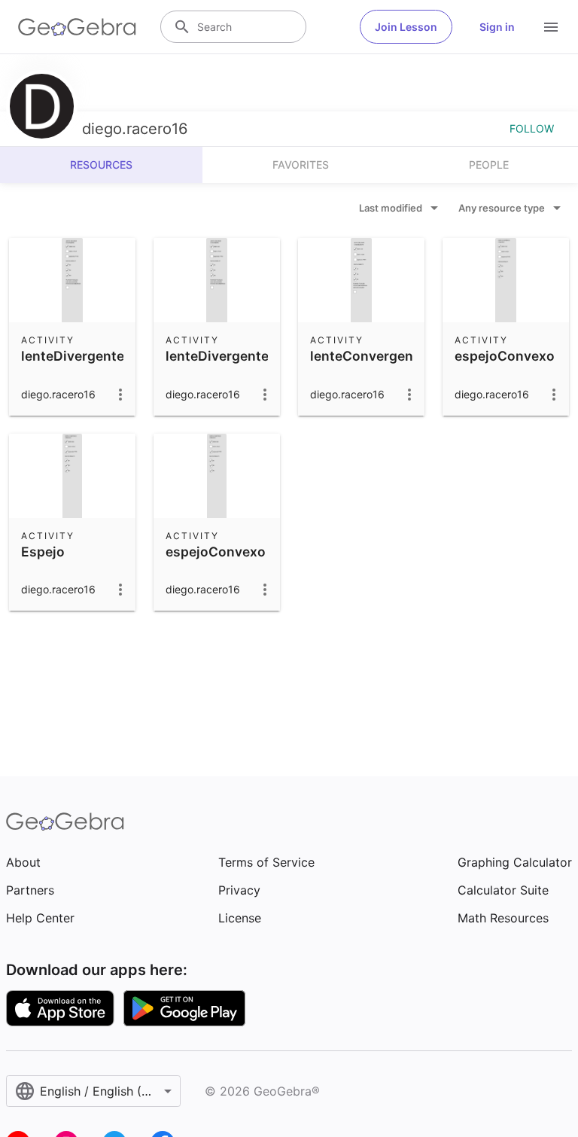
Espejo (43, 551)
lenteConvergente (368, 356)
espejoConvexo (505, 356)
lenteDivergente (72, 356)
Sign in (497, 26)
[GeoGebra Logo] (77, 27)
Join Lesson (406, 26)
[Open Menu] (551, 27)
